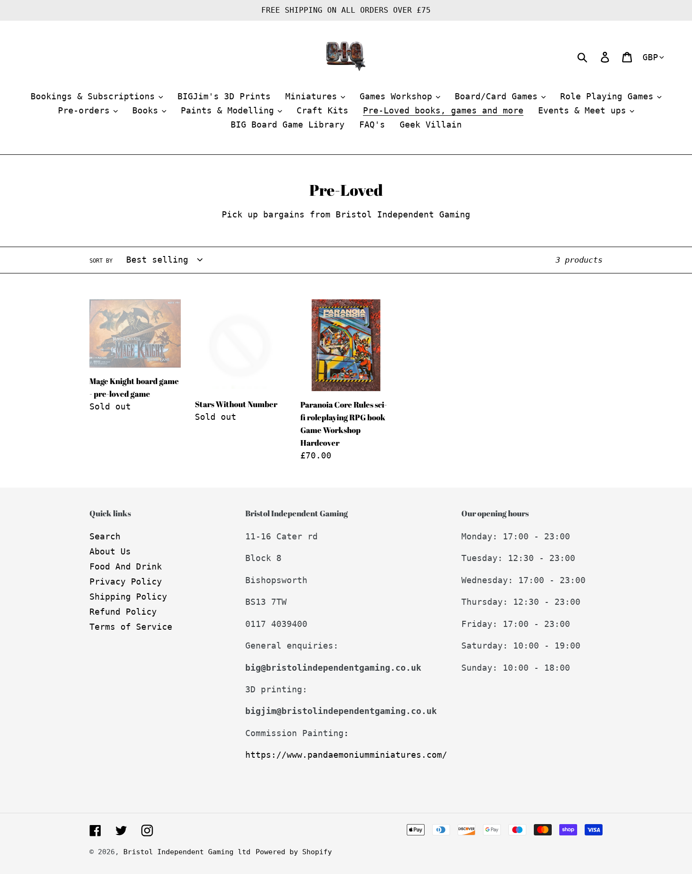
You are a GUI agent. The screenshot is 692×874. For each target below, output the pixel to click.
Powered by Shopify (294, 852)
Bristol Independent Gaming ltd (186, 852)
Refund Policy (123, 612)
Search (105, 536)
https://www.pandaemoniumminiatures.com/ (346, 755)
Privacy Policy (125, 581)
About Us (110, 551)
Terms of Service (130, 627)
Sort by (101, 260)
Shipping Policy (128, 596)
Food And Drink (125, 566)
